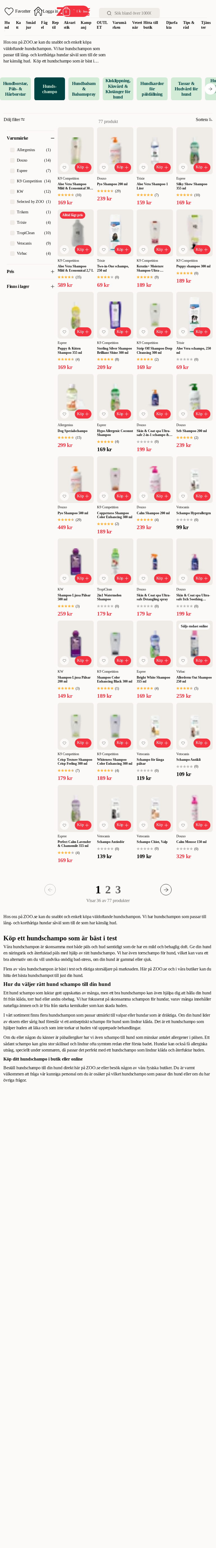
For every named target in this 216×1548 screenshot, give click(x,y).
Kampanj (86, 25)
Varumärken (119, 25)
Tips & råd (189, 25)
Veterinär (137, 25)
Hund (7, 25)
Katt (18, 25)
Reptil (55, 25)
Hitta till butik (150, 25)
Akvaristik (69, 25)
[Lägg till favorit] (64, 167)
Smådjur (30, 25)
